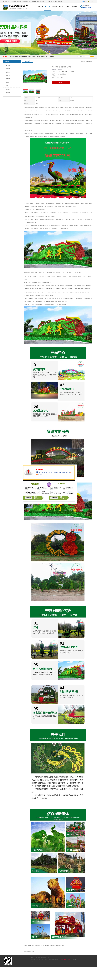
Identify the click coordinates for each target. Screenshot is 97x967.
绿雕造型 (8, 79)
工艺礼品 (60, 71)
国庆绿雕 (8, 72)
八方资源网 (38, 962)
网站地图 (51, 962)
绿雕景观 (72, 71)
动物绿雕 (8, 68)
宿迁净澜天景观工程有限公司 (65, 959)
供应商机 (47, 6)
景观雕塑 (8, 92)
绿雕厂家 (8, 75)
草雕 (7, 85)
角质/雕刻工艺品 (66, 71)
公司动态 (74, 6)
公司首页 (40, 6)
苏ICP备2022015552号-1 (54, 959)
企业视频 (54, 6)
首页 (87, 61)
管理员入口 (46, 962)
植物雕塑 (8, 82)
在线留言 (61, 82)
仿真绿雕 (8, 89)
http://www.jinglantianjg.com (29, 951)
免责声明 (42, 962)
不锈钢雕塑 (8, 96)
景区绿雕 (8, 65)
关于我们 (61, 6)
